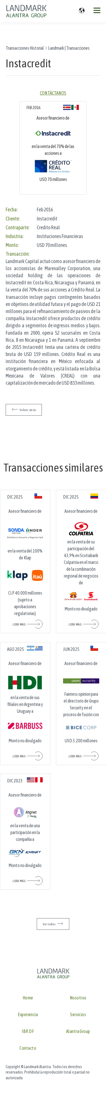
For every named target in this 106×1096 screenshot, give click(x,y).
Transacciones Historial (25, 48)
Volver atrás (28, 410)
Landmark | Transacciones (69, 48)
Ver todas (49, 924)
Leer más (19, 624)
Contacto (28, 1048)
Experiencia (28, 1014)
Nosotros (78, 997)
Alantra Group (78, 1031)
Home (28, 997)
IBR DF (28, 1031)
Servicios (78, 1014)
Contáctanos (53, 92)
